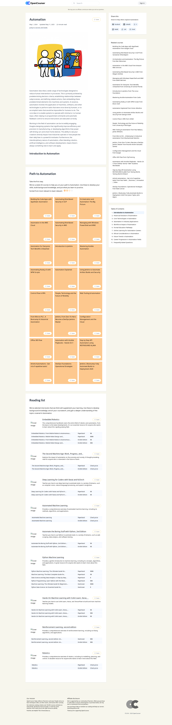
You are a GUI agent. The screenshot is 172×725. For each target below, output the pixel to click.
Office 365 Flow (124, 157)
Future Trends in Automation (123, 236)
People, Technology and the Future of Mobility (128, 124)
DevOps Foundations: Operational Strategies (127, 188)
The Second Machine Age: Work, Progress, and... (62, 454)
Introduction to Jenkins (125, 92)
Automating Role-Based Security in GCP (127, 54)
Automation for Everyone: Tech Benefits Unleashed (127, 86)
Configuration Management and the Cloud (127, 152)
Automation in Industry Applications (126, 221)
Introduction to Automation (123, 213)
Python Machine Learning (53, 557)
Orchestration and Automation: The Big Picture (128, 60)
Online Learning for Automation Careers (127, 230)
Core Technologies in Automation (125, 218)
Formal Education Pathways (123, 227)
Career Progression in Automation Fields (127, 239)
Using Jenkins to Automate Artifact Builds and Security (128, 113)
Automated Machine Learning (54, 505)
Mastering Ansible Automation (127, 97)
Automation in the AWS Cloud (127, 66)
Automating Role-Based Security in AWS (128, 73)
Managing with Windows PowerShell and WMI (128, 79)
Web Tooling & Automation (128, 131)
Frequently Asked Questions (123, 242)
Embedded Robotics (50, 419)
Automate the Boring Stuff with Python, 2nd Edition (64, 531)
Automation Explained (127, 108)
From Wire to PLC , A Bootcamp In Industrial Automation (127, 137)
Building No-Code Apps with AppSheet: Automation (126, 47)
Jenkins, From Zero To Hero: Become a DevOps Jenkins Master (128, 144)
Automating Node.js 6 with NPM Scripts (128, 103)
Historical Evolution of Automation (125, 215)
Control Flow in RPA (123, 119)
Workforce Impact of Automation (125, 224)
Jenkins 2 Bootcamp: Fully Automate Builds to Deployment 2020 (128, 195)
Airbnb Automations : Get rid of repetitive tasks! (128, 180)
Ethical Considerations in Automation (126, 233)
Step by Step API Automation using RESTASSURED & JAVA (126, 172)
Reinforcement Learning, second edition (59, 627)
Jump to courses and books (38, 28)
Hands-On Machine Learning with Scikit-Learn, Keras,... (65, 598)
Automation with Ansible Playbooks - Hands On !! (128, 163)
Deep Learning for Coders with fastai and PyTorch (63, 479)
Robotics (46, 653)
